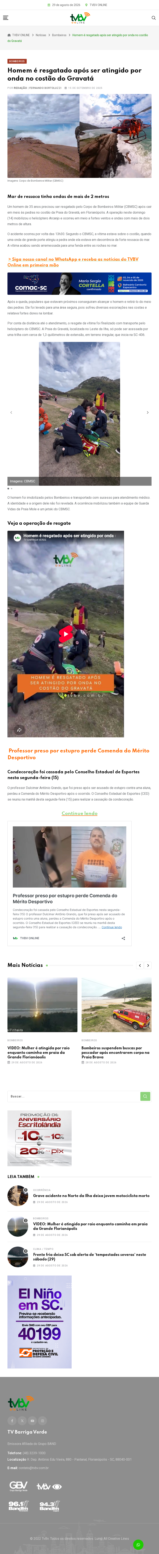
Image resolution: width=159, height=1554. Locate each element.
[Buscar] (154, 17)
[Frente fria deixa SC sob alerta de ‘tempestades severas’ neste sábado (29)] (17, 1257)
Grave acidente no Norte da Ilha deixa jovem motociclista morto (91, 1196)
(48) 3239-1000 (34, 1453)
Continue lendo (80, 814)
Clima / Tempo (43, 1249)
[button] (148, 412)
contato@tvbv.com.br (34, 1468)
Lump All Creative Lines (112, 1539)
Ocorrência (42, 1190)
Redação (20, 88)
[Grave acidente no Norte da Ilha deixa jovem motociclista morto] (17, 1195)
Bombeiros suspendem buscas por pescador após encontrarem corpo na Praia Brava (115, 1052)
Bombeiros (15, 1040)
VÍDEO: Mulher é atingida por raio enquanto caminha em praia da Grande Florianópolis (38, 1052)
